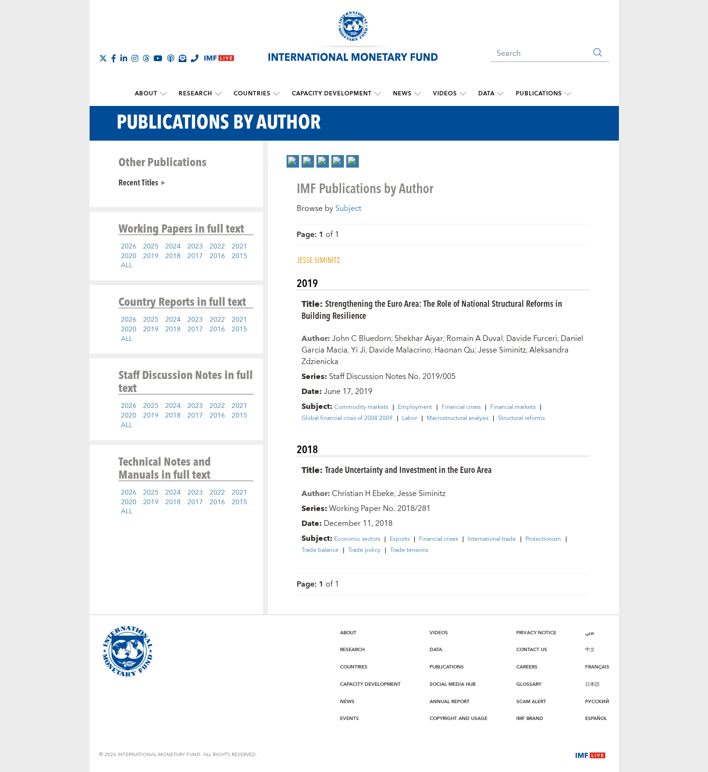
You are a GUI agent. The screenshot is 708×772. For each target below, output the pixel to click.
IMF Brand (529, 718)
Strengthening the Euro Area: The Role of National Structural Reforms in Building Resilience (432, 309)
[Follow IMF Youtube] (158, 58)
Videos (445, 94)
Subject (348, 208)
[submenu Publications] (568, 94)
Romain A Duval (474, 338)
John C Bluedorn (361, 338)
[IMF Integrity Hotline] (194, 58)
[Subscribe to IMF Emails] (182, 58)
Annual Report (450, 701)
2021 (239, 246)
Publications (539, 94)
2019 (150, 256)
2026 (128, 246)
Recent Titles (138, 182)
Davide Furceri (531, 338)
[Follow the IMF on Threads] (146, 58)
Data (486, 94)
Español (596, 718)
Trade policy (364, 550)
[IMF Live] (590, 754)
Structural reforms (521, 418)
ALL (126, 265)
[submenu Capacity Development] (377, 94)
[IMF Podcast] (170, 58)
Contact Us (531, 649)
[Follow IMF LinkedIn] (123, 58)
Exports (399, 539)
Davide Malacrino (400, 350)
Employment (415, 407)
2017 (195, 256)
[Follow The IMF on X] (103, 58)
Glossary (528, 684)
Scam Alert (531, 701)
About (146, 94)
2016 (217, 256)
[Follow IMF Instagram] (134, 58)
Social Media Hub (452, 684)
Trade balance (320, 550)
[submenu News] (417, 94)
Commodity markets (361, 407)
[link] (293, 161)
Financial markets (513, 407)
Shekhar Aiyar (418, 338)
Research (195, 94)
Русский (597, 701)
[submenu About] (163, 94)
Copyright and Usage (458, 718)
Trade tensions (409, 550)
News (402, 94)
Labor (409, 418)
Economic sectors (357, 539)
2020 (128, 256)
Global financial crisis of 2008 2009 (347, 418)
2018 (173, 256)
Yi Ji (358, 350)
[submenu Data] (500, 94)
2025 (150, 246)
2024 (173, 246)
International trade (492, 539)
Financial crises (461, 407)
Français (597, 667)
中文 (590, 649)
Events (349, 718)
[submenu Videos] (463, 94)
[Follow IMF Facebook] (113, 58)
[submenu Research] (218, 94)
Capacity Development (332, 94)
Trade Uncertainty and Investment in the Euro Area (408, 469)
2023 (195, 246)
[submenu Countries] (276, 94)
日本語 (592, 684)
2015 (239, 256)
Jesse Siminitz (502, 350)
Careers (527, 667)
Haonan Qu (454, 350)
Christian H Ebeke (363, 493)
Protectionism (543, 539)
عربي (589, 632)
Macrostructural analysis (457, 418)
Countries (252, 94)
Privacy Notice (536, 632)
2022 (217, 246)
